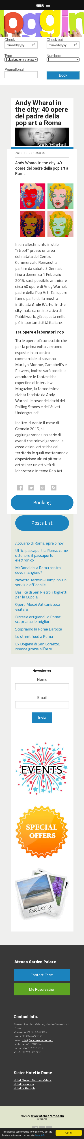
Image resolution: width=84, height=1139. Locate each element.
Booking (42, 502)
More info (40, 1135)
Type (8, 56)
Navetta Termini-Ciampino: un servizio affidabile (41, 582)
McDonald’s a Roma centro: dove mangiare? (38, 570)
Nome (42, 679)
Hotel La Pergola (24, 1088)
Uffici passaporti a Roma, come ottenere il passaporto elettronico (41, 555)
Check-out (55, 40)
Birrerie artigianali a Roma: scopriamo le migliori (38, 619)
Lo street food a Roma (34, 636)
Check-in (11, 40)
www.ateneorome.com (47, 1115)
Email (42, 697)
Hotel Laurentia (24, 1084)
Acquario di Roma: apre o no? (39, 543)
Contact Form (42, 975)
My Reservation (42, 989)
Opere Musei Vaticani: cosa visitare (37, 606)
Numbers (54, 56)
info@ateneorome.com (37, 1040)
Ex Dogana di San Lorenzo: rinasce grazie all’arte (37, 646)
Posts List (42, 523)
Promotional (14, 70)
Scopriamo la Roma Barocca (38, 629)
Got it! (68, 1132)
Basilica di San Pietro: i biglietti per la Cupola (41, 594)
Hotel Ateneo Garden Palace (33, 1080)
